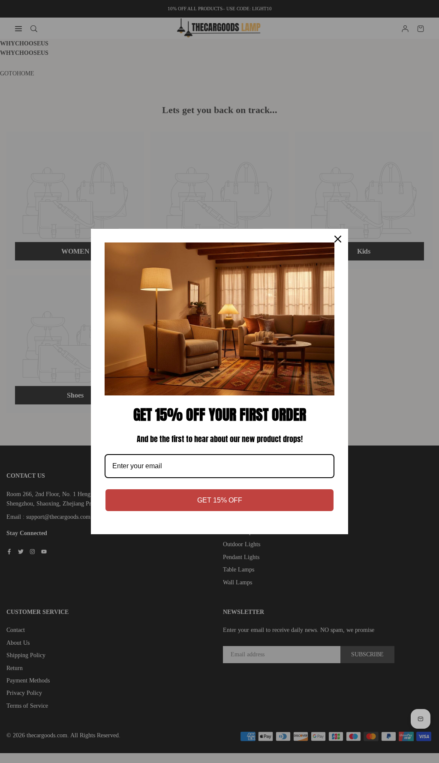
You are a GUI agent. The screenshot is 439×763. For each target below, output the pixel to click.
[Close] (338, 239)
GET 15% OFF (219, 500)
